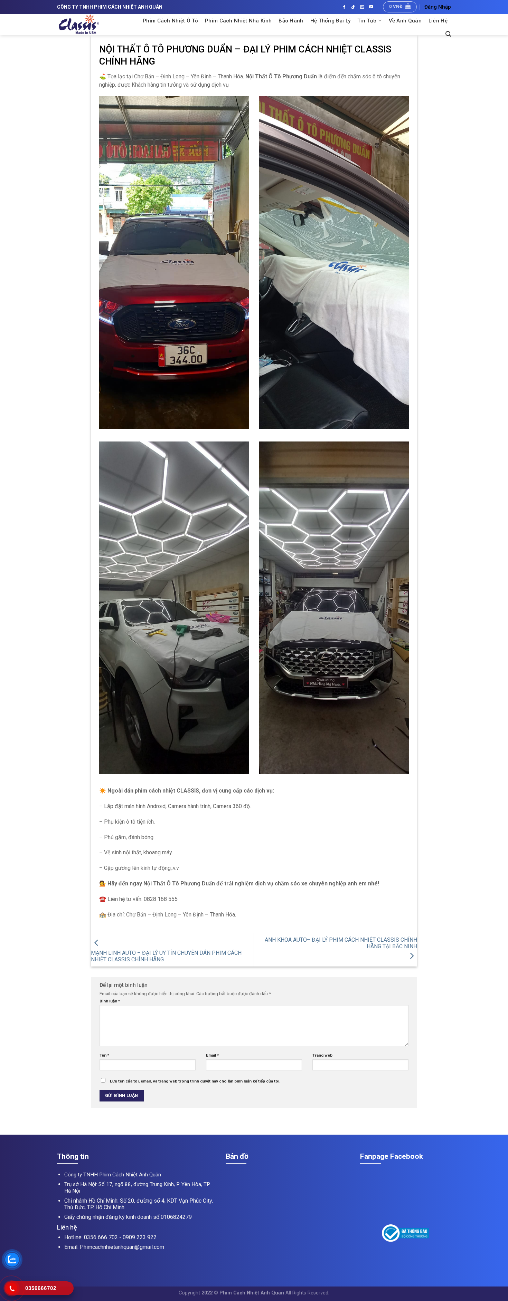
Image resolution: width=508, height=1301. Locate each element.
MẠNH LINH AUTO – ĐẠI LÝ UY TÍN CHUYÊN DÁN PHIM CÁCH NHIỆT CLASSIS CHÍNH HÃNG (166, 956)
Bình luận (110, 1001)
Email (212, 1055)
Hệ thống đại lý (330, 21)
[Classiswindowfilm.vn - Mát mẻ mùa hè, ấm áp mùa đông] (95, 24)
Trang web (322, 1055)
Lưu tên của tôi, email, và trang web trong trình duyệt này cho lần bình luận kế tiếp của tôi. (195, 1081)
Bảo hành (291, 21)
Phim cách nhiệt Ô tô (170, 21)
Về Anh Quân (405, 21)
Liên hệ (438, 21)
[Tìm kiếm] (448, 34)
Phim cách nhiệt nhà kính (238, 21)
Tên (104, 1055)
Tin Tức (366, 21)
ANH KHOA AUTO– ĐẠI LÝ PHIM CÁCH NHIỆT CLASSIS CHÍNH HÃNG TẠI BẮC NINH (341, 943)
